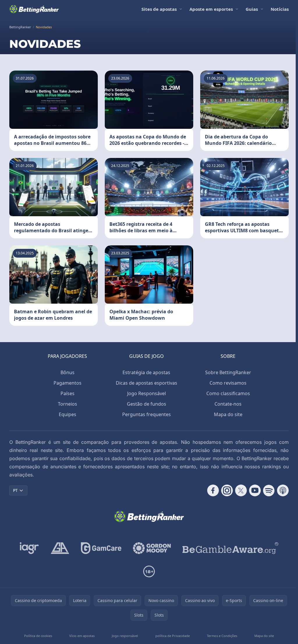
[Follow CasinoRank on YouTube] (255, 490)
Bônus (67, 372)
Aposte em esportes (211, 9)
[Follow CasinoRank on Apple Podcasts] (283, 490)
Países (67, 393)
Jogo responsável (125, 636)
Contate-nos (228, 404)
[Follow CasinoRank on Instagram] (227, 490)
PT (15, 490)
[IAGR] (29, 548)
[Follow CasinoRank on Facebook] (213, 490)
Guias (252, 9)
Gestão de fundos (146, 404)
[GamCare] (101, 548)
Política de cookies (38, 636)
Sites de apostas (159, 9)
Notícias (280, 9)
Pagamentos (67, 383)
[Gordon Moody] (152, 548)
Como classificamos (228, 393)
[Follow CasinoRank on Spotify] (269, 490)
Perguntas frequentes (146, 414)
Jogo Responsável (146, 393)
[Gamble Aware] (230, 548)
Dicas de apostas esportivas (146, 383)
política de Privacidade (172, 636)
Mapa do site (228, 414)
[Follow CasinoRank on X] (241, 490)
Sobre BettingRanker (228, 372)
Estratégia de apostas (146, 372)
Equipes (67, 414)
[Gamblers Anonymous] (60, 548)
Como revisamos (228, 383)
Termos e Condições (222, 636)
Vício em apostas (82, 636)
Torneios (67, 404)
